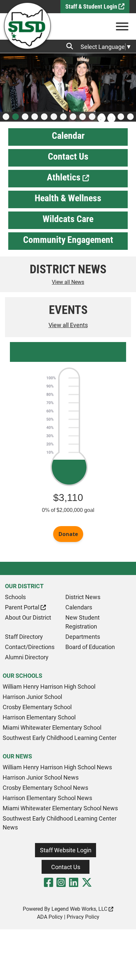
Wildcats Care (68, 218)
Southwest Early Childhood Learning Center (60, 737)
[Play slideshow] (101, 115)
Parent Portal (23, 607)
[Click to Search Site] (71, 46)
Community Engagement (68, 239)
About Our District (28, 617)
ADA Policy (50, 917)
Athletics (65, 177)
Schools (15, 597)
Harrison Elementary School (39, 717)
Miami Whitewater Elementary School (52, 727)
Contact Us (68, 156)
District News (82, 597)
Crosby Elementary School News (45, 787)
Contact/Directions (29, 646)
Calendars (78, 607)
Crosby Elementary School (37, 707)
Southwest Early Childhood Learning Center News (60, 823)
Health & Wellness (68, 198)
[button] (6, 116)
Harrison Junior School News (41, 777)
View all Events (68, 325)
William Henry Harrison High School (49, 686)
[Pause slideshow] (111, 115)
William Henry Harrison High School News (57, 767)
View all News (68, 282)
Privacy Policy (83, 917)
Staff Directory (24, 636)
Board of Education (90, 646)
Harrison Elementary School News (47, 797)
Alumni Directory (27, 657)
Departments (82, 636)
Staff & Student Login (92, 6)
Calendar (68, 135)
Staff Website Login (65, 850)
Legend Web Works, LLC (80, 909)
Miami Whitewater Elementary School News (60, 808)
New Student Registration (82, 622)
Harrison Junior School (32, 696)
